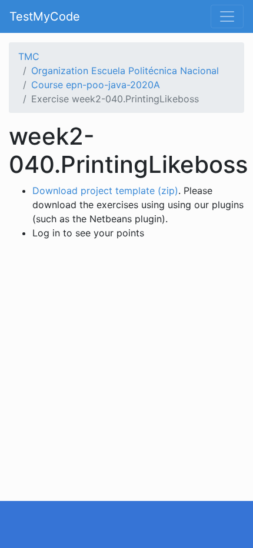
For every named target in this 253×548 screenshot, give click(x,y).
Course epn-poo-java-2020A (95, 85)
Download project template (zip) (105, 190)
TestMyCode (44, 16)
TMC (28, 56)
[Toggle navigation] (227, 16)
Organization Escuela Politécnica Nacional (125, 70)
